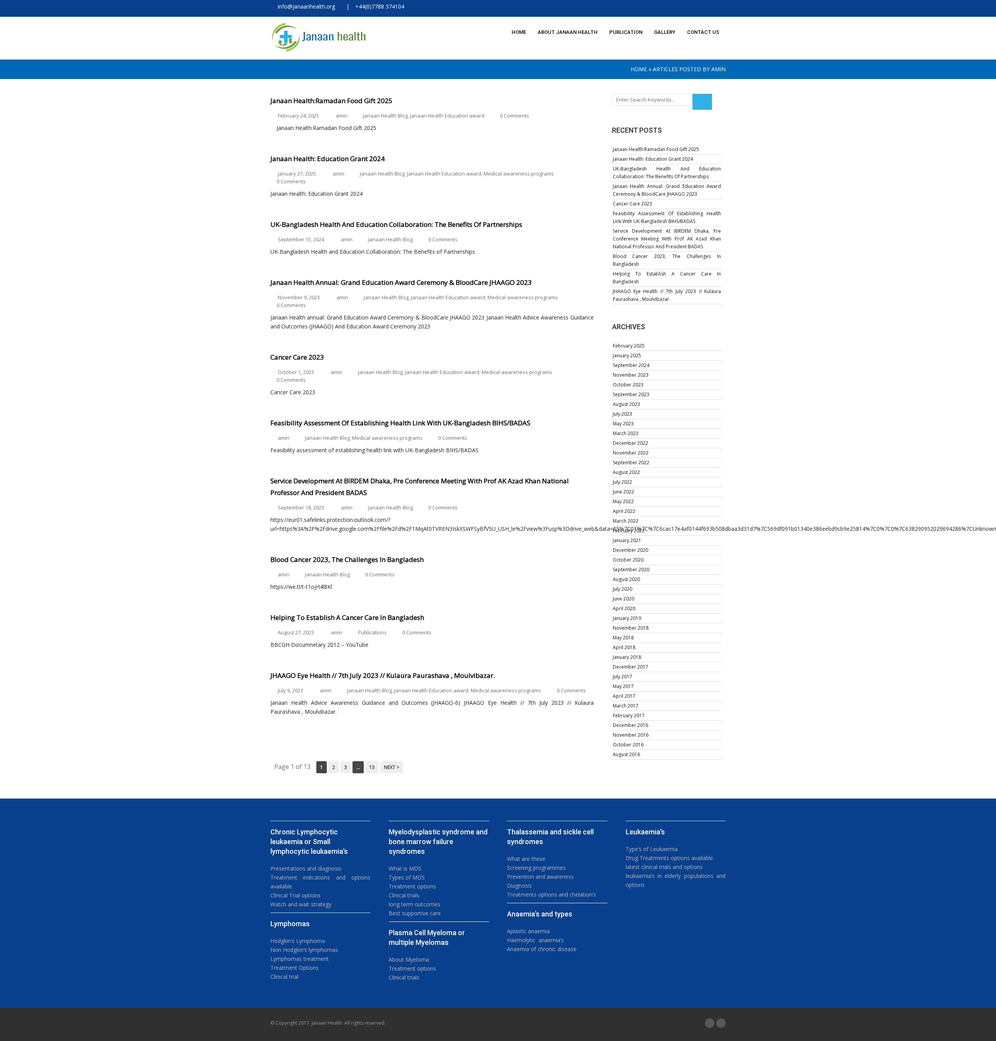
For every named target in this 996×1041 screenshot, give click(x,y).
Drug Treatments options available (669, 858)
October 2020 (628, 559)
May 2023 (623, 423)
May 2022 (623, 501)
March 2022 (625, 521)
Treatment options (412, 886)
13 (372, 767)
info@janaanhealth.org (305, 6)
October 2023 (628, 384)
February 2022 (629, 530)
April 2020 (624, 608)
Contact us (703, 32)
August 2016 (626, 754)
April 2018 (624, 647)
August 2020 (626, 579)
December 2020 (630, 550)
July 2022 (622, 482)
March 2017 (625, 705)
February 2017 (629, 715)
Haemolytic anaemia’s (535, 940)
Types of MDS (407, 877)
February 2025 (629, 345)
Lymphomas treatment (299, 958)
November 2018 (631, 628)
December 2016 (630, 725)
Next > (391, 767)
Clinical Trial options (295, 895)
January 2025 (627, 355)
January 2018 (627, 657)
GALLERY (664, 32)
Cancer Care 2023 (632, 203)
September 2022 (631, 462)
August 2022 (626, 472)
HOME (519, 32)
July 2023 (622, 414)
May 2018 (623, 637)
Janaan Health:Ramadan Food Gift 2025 (656, 149)
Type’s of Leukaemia (652, 849)
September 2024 (631, 365)
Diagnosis (519, 885)
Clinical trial (284, 976)
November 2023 (631, 375)
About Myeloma (409, 959)
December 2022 (630, 443)
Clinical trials (404, 895)
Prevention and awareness (540, 876)
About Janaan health (568, 32)
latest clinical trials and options (664, 867)
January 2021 (627, 540)
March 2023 (625, 433)
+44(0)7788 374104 (379, 6)
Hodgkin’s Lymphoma (297, 940)
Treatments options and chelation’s (551, 894)
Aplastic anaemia (528, 931)
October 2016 (628, 744)
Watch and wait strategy (300, 904)
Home (639, 69)
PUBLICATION (625, 32)
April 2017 (624, 696)
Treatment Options (294, 967)
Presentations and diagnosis (306, 868)
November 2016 (631, 735)
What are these (526, 858)
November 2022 (631, 452)
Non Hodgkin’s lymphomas (304, 949)
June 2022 (623, 491)
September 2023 (631, 394)
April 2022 (624, 511)
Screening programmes (536, 867)
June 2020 (623, 598)
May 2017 (623, 686)
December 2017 (630, 667)
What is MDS (405, 868)
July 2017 (622, 676)
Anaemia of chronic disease (542, 949)
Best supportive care (415, 913)
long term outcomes (414, 904)
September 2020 (631, 569)
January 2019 (627, 618)
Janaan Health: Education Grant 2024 (653, 159)
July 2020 (622, 589)
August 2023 (626, 404)
